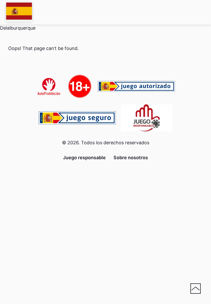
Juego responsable (84, 157)
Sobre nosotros (130, 157)
